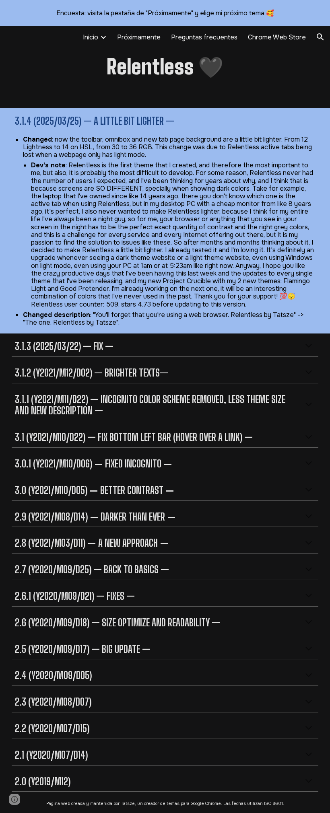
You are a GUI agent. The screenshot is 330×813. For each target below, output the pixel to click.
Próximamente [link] (139, 37)
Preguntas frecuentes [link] (204, 37)
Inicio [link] (90, 37)
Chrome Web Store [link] (277, 37)
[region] (165, 13)
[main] (164, 66)
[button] (320, 37)
